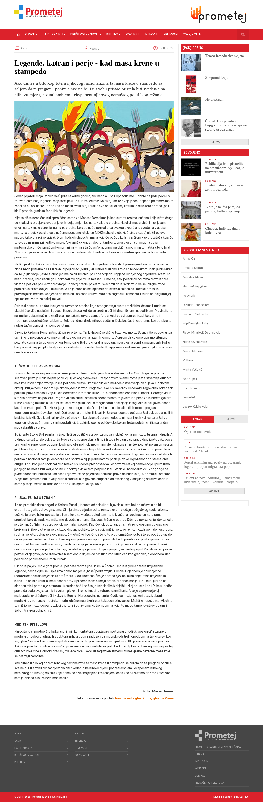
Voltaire (188, 360)
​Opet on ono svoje (197, 431)
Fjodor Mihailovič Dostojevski (201, 332)
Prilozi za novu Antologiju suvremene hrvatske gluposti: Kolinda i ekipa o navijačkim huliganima (212, 482)
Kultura (112, 34)
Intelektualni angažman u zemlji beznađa (224, 187)
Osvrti (30, 34)
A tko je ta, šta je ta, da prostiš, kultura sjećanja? (223, 209)
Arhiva (215, 142)
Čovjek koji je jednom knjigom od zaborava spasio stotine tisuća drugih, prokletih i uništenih (226, 127)
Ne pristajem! (215, 99)
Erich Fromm (191, 388)
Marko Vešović (192, 369)
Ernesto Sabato (193, 268)
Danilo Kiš (189, 397)
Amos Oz (189, 258)
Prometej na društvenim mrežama (218, 746)
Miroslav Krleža (193, 277)
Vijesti (231, 419)
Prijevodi (171, 34)
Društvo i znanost (84, 34)
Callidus (244, 796)
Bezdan (197, 419)
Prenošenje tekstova (209, 782)
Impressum (202, 761)
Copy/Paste (192, 34)
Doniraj (200, 775)
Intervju (151, 34)
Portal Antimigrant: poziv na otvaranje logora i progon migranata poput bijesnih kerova (212, 466)
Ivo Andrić (189, 295)
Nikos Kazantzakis (195, 342)
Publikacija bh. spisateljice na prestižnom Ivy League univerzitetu (225, 168)
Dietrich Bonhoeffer (196, 305)
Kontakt (200, 768)
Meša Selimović (193, 351)
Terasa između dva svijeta (224, 56)
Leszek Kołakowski (195, 406)
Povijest (133, 34)
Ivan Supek (190, 379)
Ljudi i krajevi (53, 34)
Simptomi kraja (216, 77)
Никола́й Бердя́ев (195, 286)
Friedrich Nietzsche (195, 314)
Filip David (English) (195, 323)
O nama (199, 754)
